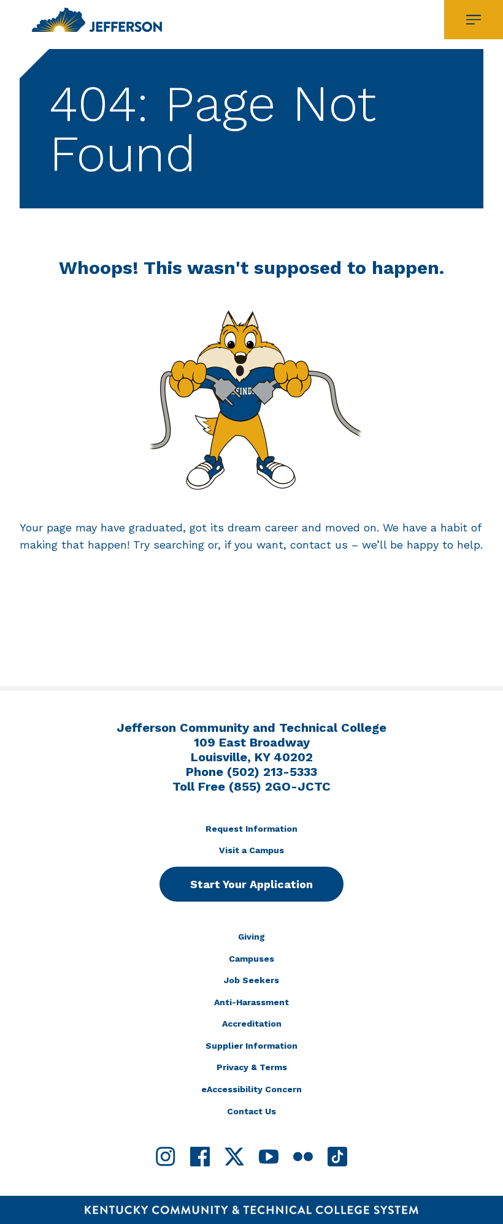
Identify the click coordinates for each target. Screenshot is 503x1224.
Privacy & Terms (252, 1067)
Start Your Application (251, 884)
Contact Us (251, 1111)
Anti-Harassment (251, 1002)
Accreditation (252, 1023)
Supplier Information (251, 1046)
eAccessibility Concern (251, 1089)
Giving (251, 936)
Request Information (251, 829)
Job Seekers (251, 980)
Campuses (251, 959)
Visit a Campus (251, 850)
